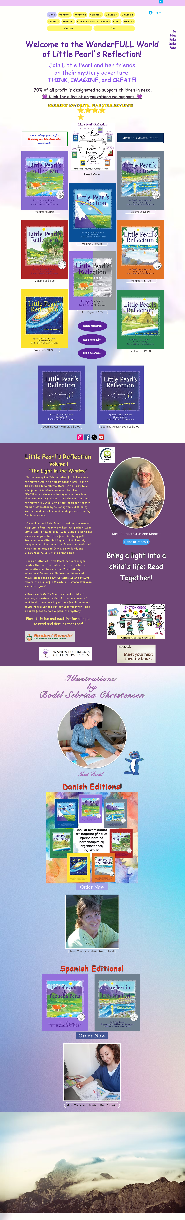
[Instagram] (80, 437)
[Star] (92, 110)
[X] (94, 437)
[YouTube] (101, 437)
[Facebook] (87, 437)
